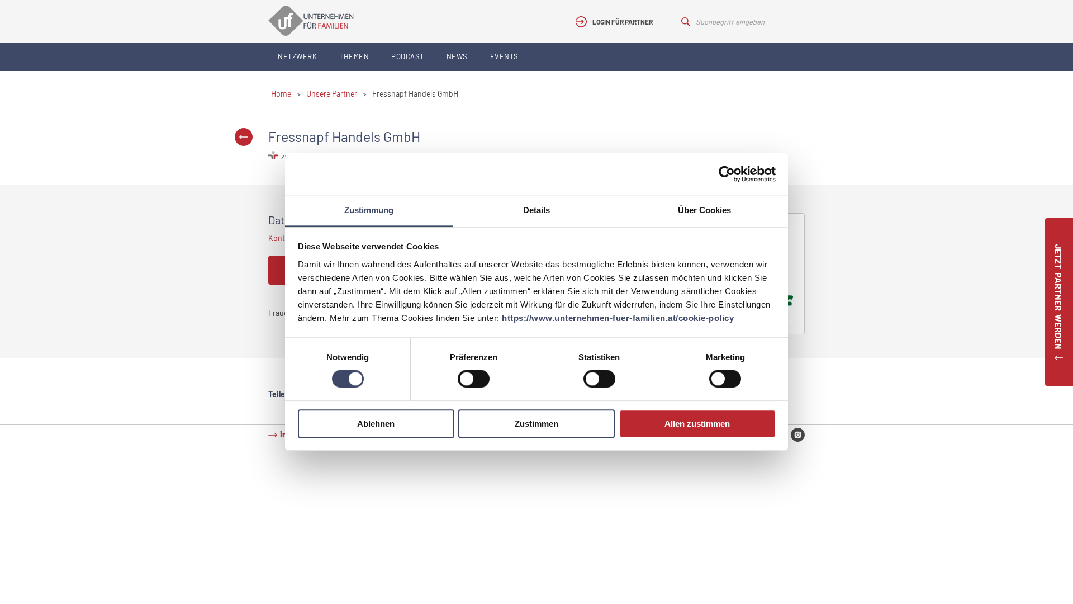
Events (504, 56)
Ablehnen (376, 423)
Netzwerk (297, 56)
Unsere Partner (331, 93)
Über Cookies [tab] (704, 210)
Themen (354, 56)
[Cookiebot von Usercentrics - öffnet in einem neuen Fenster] (727, 174)
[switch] (474, 379)
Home (281, 93)
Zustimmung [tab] (368, 210)
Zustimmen (536, 423)
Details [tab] (536, 210)
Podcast (407, 56)
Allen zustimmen (697, 423)
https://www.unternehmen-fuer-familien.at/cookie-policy (618, 318)
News (457, 56)
